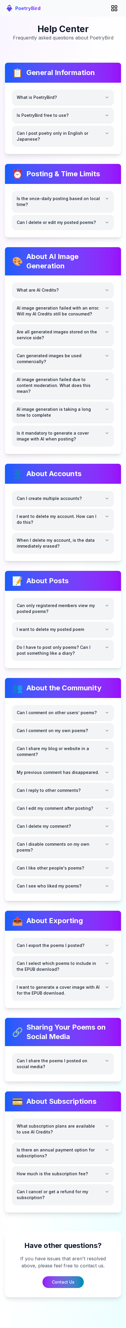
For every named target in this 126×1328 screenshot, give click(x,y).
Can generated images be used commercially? (49, 358)
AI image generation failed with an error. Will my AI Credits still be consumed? (58, 310)
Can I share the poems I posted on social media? (52, 1063)
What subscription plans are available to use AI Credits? (56, 1128)
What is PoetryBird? (37, 97)
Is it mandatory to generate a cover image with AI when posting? (53, 436)
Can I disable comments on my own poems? (53, 847)
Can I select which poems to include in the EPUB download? (56, 966)
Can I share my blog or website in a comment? (53, 751)
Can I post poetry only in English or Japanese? (52, 136)
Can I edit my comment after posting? (55, 808)
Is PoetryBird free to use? (43, 115)
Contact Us (63, 1281)
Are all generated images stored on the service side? (57, 334)
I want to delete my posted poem (50, 629)
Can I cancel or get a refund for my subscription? (52, 1194)
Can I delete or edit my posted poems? (56, 222)
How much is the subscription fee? (52, 1173)
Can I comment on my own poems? (52, 730)
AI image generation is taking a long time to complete (54, 412)
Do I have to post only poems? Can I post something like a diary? (54, 650)
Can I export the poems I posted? (50, 945)
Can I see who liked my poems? (49, 885)
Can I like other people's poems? (50, 867)
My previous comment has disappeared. (58, 772)
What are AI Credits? (38, 289)
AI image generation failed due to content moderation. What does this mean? (54, 385)
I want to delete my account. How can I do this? (56, 519)
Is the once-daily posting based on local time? (58, 201)
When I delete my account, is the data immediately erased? (56, 543)
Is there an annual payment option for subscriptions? (56, 1152)
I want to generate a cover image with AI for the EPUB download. (58, 990)
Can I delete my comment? (44, 826)
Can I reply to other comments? (49, 790)
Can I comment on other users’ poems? (57, 712)
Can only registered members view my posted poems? (56, 608)
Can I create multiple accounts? (49, 498)
